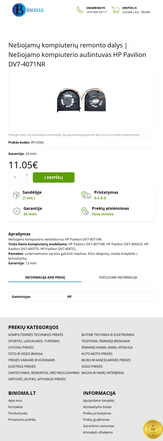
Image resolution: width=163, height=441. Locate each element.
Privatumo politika (22, 419)
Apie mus (15, 400)
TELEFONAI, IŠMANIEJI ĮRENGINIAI (106, 341)
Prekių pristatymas (97, 413)
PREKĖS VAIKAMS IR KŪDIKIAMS (31, 360)
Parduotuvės (18, 413)
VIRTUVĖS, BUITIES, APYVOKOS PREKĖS (37, 379)
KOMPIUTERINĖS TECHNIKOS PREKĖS (35, 335)
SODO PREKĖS (92, 366)
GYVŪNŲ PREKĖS (21, 347)
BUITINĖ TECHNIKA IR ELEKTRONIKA (108, 335)
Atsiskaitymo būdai (97, 407)
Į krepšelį (54, 177)
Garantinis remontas (98, 426)
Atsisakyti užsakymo (98, 432)
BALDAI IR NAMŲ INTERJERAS (103, 373)
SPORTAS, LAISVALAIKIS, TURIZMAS (34, 341)
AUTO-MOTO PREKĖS (97, 354)
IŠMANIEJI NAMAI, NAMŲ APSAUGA (107, 347)
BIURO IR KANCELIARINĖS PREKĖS (106, 360)
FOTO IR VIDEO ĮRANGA (25, 354)
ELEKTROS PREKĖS (22, 366)
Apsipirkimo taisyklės (98, 400)
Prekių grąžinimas (96, 419)
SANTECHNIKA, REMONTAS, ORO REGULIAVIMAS (44, 373)
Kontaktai (15, 407)
